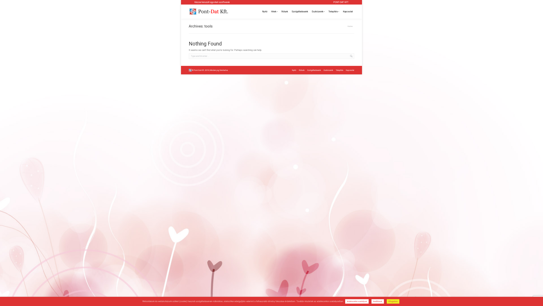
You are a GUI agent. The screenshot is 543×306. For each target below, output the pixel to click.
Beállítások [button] (377, 301)
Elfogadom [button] (393, 301)
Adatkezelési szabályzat (357, 301)
